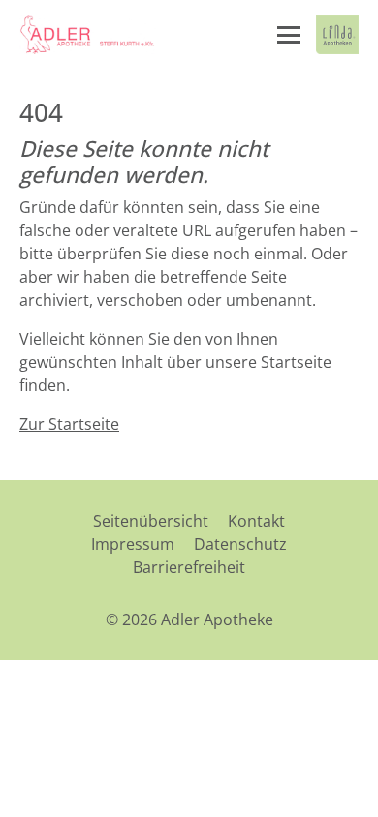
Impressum (132, 544)
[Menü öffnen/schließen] (288, 35)
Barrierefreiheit (189, 567)
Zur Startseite (69, 424)
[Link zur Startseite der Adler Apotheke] (87, 34)
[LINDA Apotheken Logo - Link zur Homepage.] (337, 34)
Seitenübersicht (150, 520)
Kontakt (256, 520)
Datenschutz (240, 544)
